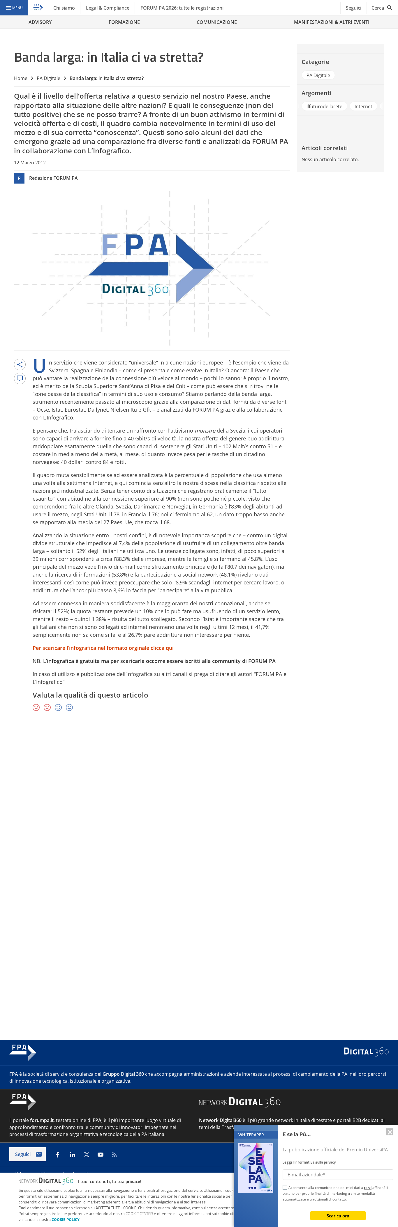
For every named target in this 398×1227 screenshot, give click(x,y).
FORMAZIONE (124, 22)
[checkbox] (285, 1188)
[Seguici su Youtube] (100, 1154)
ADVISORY (40, 22)
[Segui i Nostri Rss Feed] (114, 1154)
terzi (367, 1187)
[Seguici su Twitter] (86, 1154)
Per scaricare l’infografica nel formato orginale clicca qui (103, 647)
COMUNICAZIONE (217, 22)
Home (20, 78)
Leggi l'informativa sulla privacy (309, 1162)
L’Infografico (108, 150)
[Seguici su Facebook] (57, 1154)
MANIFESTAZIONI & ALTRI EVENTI (331, 22)
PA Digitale (48, 78)
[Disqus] (199, 801)
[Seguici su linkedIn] (72, 1154)
